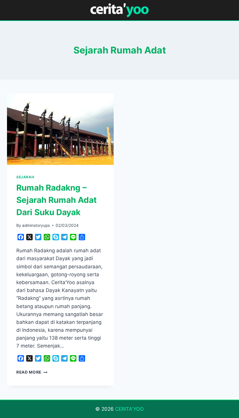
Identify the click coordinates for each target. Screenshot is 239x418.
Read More (32, 372)
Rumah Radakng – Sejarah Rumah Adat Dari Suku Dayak (56, 200)
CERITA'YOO (129, 409)
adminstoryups (36, 225)
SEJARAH (25, 177)
